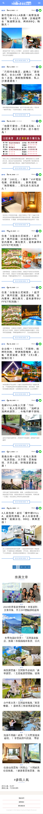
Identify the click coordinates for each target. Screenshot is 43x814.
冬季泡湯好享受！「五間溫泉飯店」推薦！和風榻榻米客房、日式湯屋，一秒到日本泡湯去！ (22, 641)
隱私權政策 (21, 806)
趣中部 (3, 174)
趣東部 (3, 231)
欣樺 (17, 10)
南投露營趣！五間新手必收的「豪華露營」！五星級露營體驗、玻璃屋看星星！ (22, 673)
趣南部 (3, 67)
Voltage (19, 121)
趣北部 (3, 10)
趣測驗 (3, 121)
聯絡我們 (21, 798)
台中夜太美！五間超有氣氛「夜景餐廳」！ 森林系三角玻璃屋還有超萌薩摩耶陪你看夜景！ (21, 705)
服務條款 (21, 802)
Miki (17, 67)
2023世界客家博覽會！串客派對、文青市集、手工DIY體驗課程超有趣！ (21, 610)
